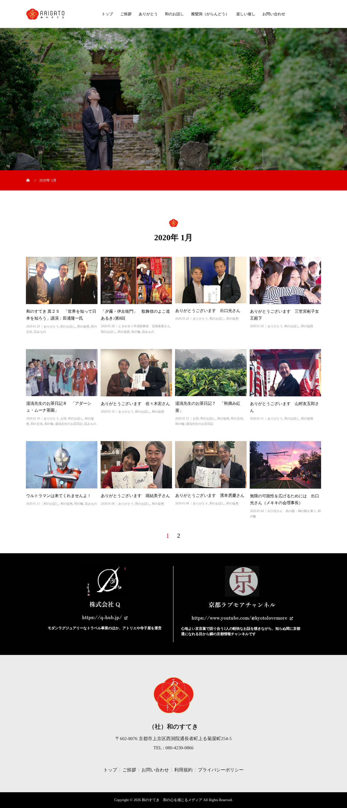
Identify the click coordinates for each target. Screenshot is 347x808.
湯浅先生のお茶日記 (69, 424)
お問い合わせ (273, 14)
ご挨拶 (126, 14)
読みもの (40, 332)
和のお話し (174, 14)
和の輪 (135, 332)
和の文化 (37, 424)
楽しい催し (245, 14)
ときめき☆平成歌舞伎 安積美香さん (144, 326)
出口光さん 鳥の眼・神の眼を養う (291, 511)
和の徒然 (83, 326)
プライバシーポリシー (221, 769)
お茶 (63, 418)
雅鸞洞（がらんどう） (210, 14)
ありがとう (148, 14)
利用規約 (183, 769)
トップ (107, 14)
